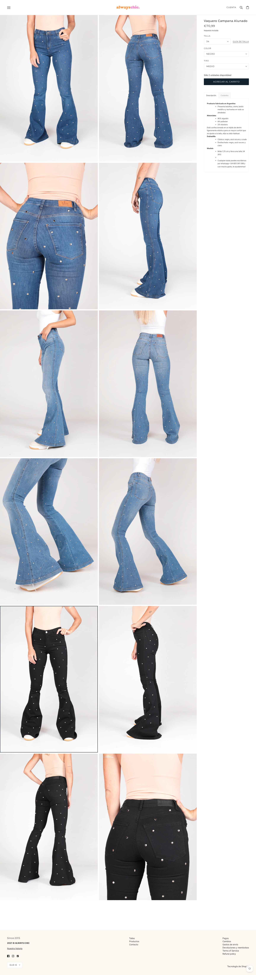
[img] (8, 956)
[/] (128, 7)
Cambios (227, 941)
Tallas (132, 938)
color (207, 48)
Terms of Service (231, 950)
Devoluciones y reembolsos (236, 947)
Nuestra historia (14, 948)
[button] (211, 95)
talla (207, 36)
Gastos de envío (230, 944)
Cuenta (231, 7)
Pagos (226, 938)
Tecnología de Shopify (238, 966)
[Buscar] (241, 7)
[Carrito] (247, 7)
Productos (134, 941)
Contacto (133, 944)
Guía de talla (241, 42)
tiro (206, 61)
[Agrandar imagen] (49, 88)
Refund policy (229, 954)
